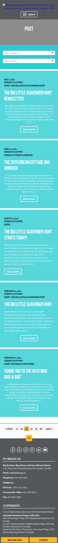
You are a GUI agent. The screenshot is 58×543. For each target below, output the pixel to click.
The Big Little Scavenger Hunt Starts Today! (28, 235)
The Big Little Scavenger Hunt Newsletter (28, 96)
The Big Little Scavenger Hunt (28, 85)
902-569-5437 (21, 477)
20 (41, 428)
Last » (49, 428)
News (7, 85)
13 (36, 428)
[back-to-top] (29, 438)
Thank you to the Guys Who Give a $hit (25, 374)
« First (9, 428)
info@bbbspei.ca (17, 472)
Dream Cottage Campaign (18, 155)
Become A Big (15, 540)
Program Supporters (22, 364)
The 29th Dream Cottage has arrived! (27, 165)
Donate (43, 540)
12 (31, 428)
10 (22, 428)
